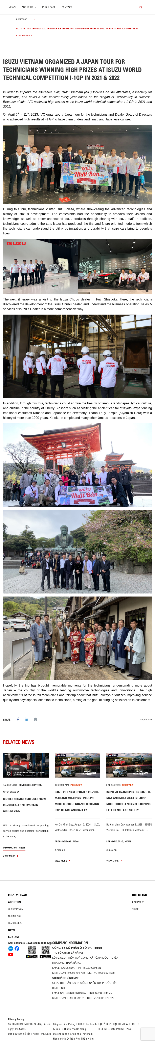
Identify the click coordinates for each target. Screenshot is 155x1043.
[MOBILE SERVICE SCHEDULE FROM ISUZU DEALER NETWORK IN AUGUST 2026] (26, 765)
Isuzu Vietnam (17, 895)
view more (9, 856)
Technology (14, 916)
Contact (67, 7)
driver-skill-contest (30, 785)
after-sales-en (11, 791)
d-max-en (60, 849)
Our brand (139, 895)
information (10, 847)
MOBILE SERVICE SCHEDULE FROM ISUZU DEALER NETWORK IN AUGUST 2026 (24, 805)
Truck (135, 909)
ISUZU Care (49, 7)
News (12, 7)
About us (14, 902)
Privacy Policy (16, 1019)
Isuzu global (15, 923)
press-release (63, 841)
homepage (21, 19)
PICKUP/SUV (76, 785)
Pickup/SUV (137, 902)
